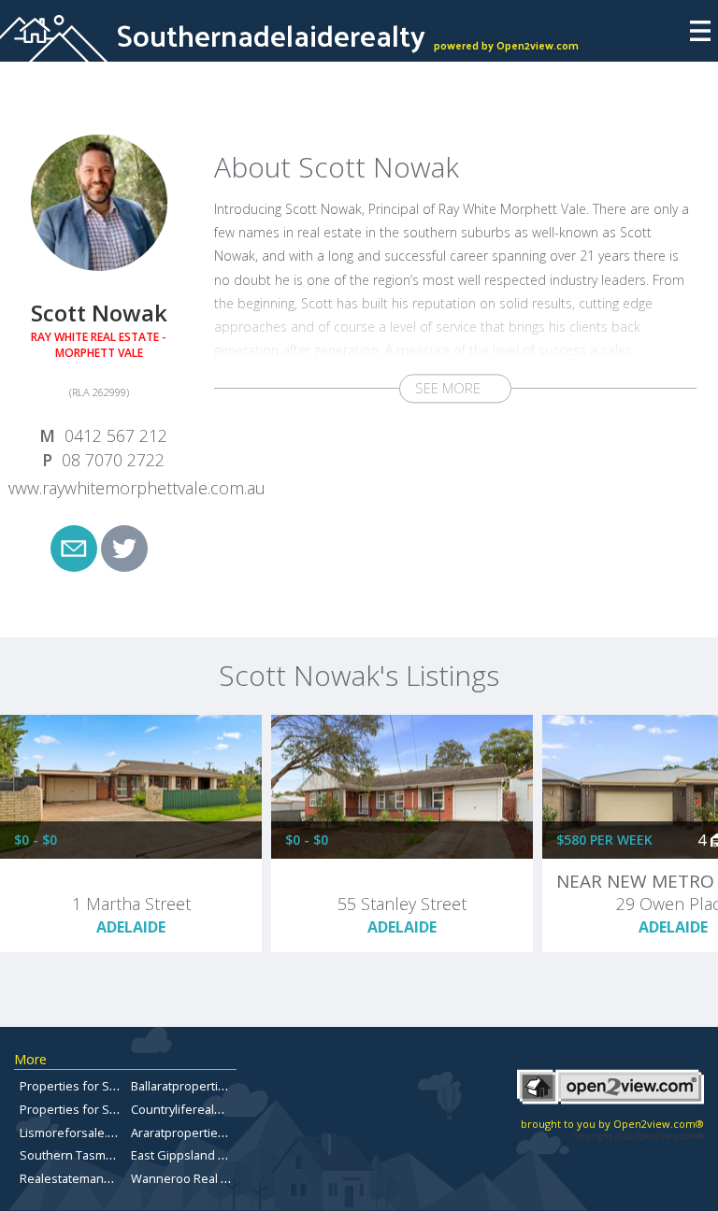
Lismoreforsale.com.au (84, 1132)
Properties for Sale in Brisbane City (117, 1085)
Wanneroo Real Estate (193, 1178)
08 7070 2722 (113, 460)
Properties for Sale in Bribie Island (115, 1109)
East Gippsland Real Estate (205, 1155)
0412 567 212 (116, 435)
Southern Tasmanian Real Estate (110, 1155)
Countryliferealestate (190, 1109)
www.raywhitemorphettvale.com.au (134, 488)
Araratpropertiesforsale (198, 1132)
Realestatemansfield (78, 1178)
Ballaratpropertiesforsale (201, 1085)
